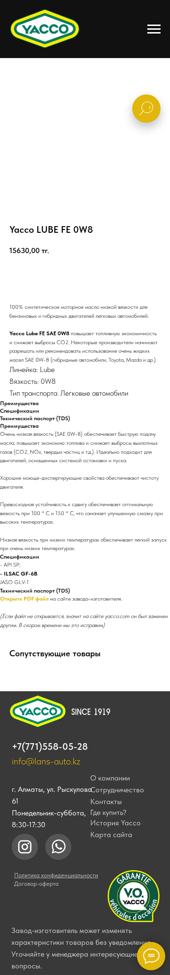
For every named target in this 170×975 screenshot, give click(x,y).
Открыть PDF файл (24, 598)
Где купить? (108, 812)
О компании (110, 777)
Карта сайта (111, 834)
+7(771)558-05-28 (50, 746)
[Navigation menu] (154, 29)
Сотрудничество (117, 789)
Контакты (106, 801)
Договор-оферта (36, 883)
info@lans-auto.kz (46, 761)
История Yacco (115, 822)
